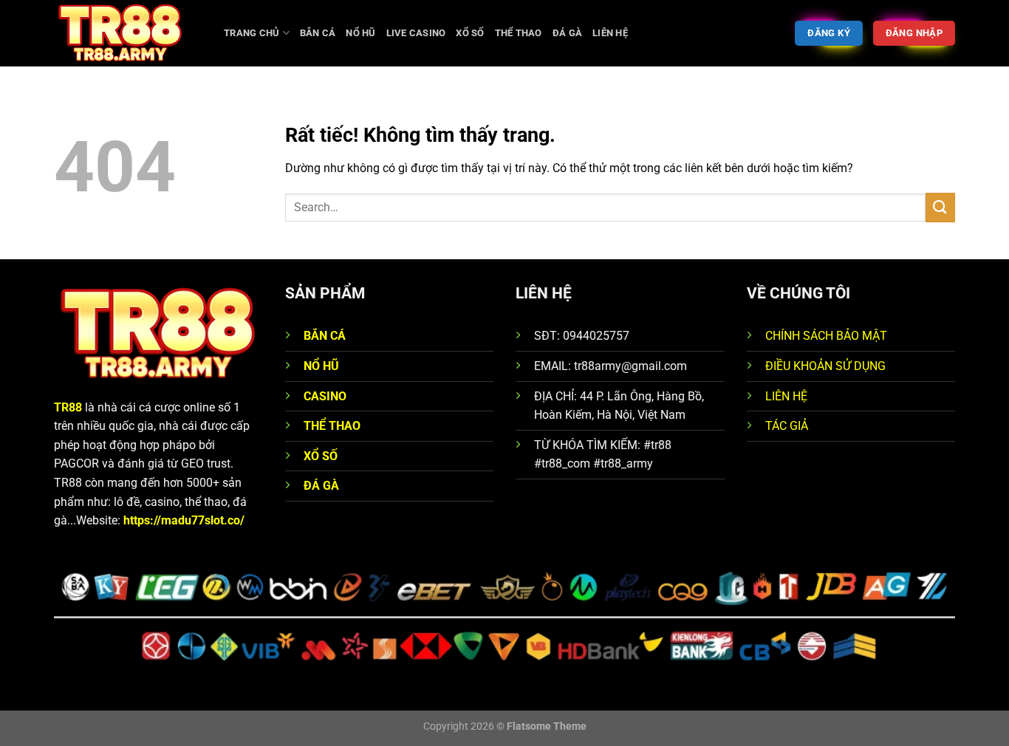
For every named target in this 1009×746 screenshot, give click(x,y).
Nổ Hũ (360, 32)
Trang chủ (251, 32)
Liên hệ (610, 32)
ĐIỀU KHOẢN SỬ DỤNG (825, 366)
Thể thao (518, 32)
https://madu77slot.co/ (183, 520)
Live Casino (416, 32)
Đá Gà (567, 32)
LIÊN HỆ (786, 396)
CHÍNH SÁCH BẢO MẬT (826, 336)
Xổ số (470, 32)
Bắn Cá (318, 32)
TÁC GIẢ (786, 426)
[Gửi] (940, 207)
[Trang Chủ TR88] (128, 33)
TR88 (68, 407)
